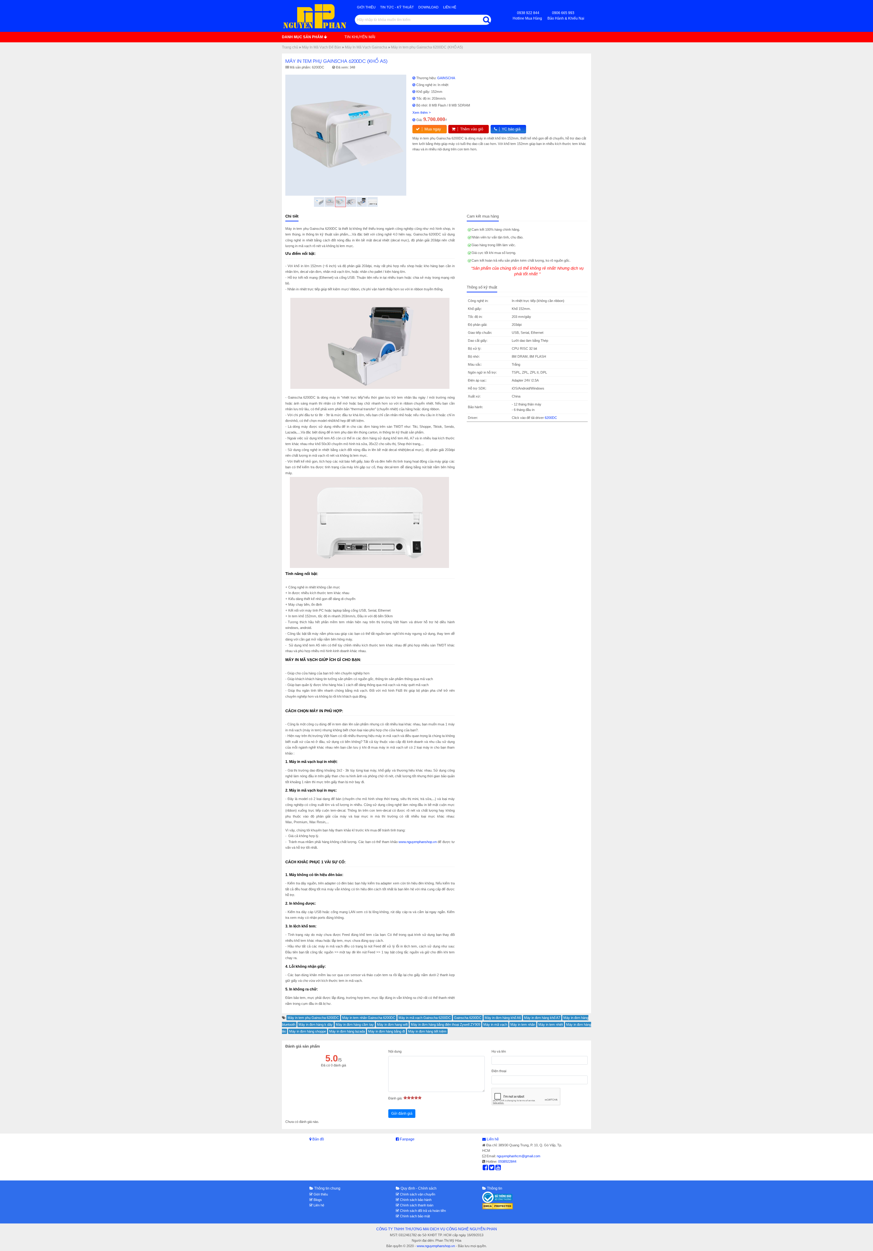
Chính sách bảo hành (415, 1200)
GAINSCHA (446, 78)
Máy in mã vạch (495, 1024)
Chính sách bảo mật (414, 1216)
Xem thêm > (421, 112)
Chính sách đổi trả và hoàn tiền (422, 1211)
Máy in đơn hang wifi (392, 1024)
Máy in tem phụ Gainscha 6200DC (313, 1018)
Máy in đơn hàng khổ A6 (503, 1018)
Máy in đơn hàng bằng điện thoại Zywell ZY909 (445, 1024)
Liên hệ (449, 7)
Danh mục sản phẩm (303, 37)
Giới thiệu (366, 7)
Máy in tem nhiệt (550, 1024)
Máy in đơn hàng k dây (316, 1024)
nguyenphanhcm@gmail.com (518, 1156)
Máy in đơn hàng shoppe (307, 1031)
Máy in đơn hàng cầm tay (355, 1024)
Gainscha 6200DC (468, 1018)
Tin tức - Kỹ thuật (397, 7)
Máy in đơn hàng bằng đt (386, 1031)
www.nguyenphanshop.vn (418, 842)
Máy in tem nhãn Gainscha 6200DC (368, 1018)
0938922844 (507, 1161)
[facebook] (485, 1168)
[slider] (412, 1097)
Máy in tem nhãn (522, 1024)
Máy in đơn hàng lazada (347, 1031)
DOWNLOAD (428, 7)
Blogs (317, 1200)
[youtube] (498, 1168)
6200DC (551, 418)
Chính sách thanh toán (416, 1205)
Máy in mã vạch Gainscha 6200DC (425, 1018)
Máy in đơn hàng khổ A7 (542, 1018)
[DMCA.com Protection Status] (497, 1206)
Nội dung (394, 1051)
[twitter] (491, 1168)
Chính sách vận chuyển (417, 1194)
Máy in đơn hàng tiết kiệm (427, 1031)
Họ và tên (499, 1051)
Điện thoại (499, 1071)
